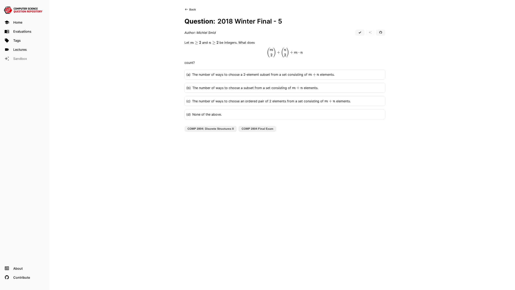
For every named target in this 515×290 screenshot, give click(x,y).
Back (192, 9)
